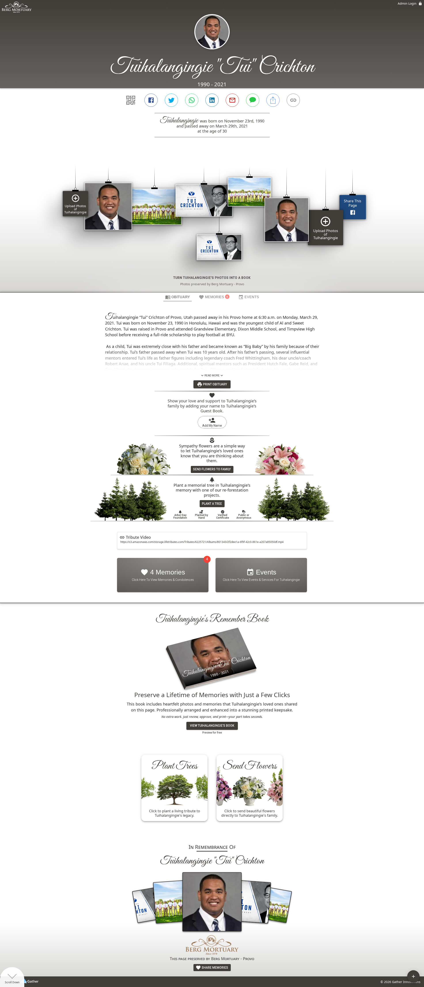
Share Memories (214, 967)
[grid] (212, 222)
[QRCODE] (130, 100)
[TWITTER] (171, 100)
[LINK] (293, 100)
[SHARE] (273, 100)
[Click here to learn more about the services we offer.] (212, 945)
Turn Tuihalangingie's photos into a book (212, 278)
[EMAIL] (232, 100)
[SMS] (252, 100)
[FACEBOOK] (151, 100)
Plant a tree (212, 503)
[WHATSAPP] (191, 100)
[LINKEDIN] (212, 100)
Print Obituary (214, 384)
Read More (212, 375)
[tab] (177, 297)
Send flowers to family (212, 469)
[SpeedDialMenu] (413, 976)
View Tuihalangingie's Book (212, 725)
